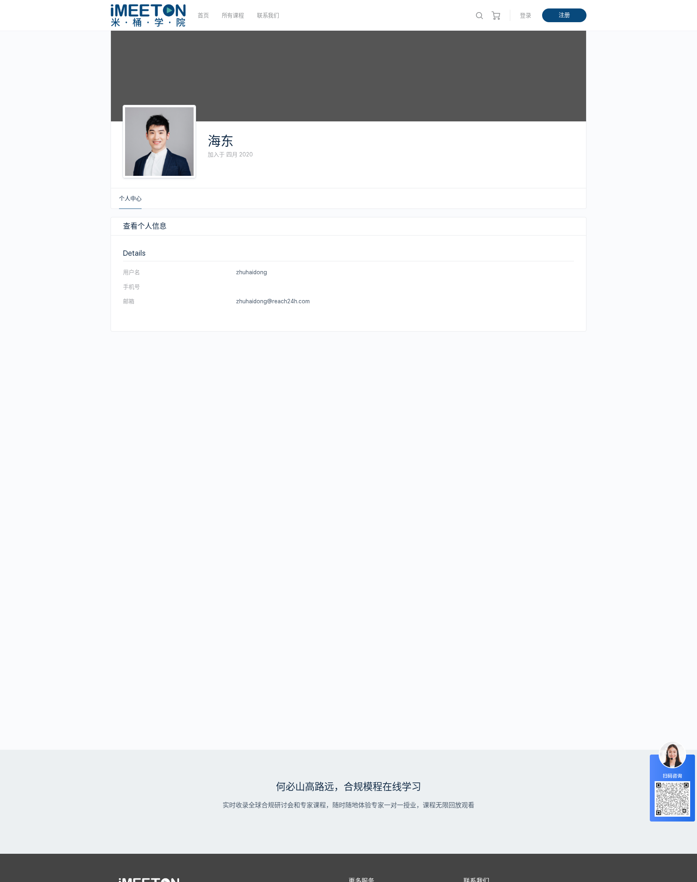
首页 (203, 15)
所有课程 (233, 15)
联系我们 (268, 15)
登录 (525, 15)
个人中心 (130, 198)
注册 (564, 15)
